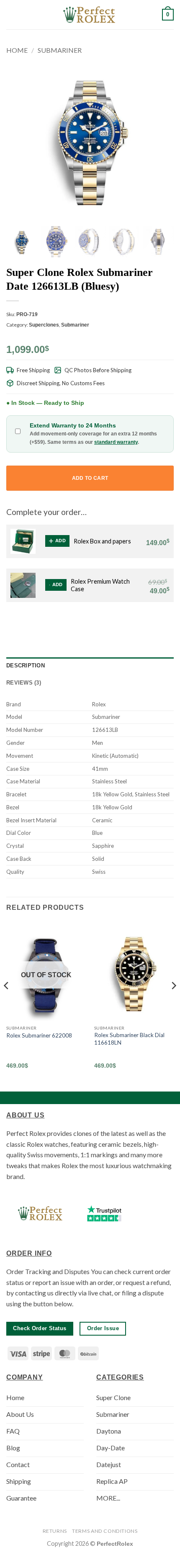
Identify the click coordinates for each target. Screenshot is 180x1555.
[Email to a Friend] (137, 622)
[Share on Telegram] (168, 622)
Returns (55, 1531)
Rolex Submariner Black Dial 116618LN (129, 1039)
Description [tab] (25, 665)
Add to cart (90, 478)
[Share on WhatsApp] (107, 622)
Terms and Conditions (104, 1531)
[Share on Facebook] (117, 622)
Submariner (60, 50)
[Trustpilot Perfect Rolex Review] (104, 1213)
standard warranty (116, 442)
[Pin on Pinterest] (148, 622)
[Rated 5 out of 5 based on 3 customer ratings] (90, 336)
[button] (11, 14)
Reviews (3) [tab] (23, 683)
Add (60, 540)
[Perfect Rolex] (90, 14)
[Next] (173, 1002)
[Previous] (7, 1002)
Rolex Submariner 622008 (39, 1035)
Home (17, 50)
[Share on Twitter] (127, 622)
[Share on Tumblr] (158, 622)
